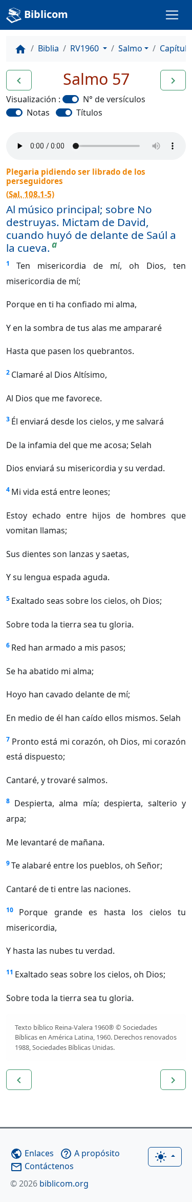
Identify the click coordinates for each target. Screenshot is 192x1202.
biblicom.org (49, 1183)
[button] (19, 80)
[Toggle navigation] (172, 15)
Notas (38, 112)
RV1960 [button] (85, 48)
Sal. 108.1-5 (30, 194)
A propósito (90, 1153)
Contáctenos (42, 1166)
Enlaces (32, 1153)
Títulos (89, 112)
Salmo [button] (130, 48)
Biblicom (45, 14)
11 (9, 972)
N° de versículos (114, 99)
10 (9, 909)
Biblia (48, 48)
